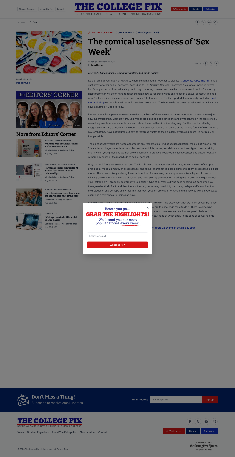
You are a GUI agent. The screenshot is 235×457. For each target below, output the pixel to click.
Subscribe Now (117, 244)
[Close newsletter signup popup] (147, 207)
